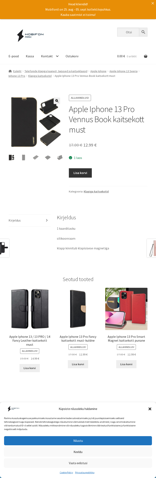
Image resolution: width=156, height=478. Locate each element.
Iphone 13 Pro (17, 76)
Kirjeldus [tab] (15, 220)
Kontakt (47, 56)
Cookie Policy (66, 472)
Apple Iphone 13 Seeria (123, 71)
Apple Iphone (98, 71)
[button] (150, 409)
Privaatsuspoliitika (84, 472)
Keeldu (78, 452)
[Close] (153, 3)
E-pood (14, 56)
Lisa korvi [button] (30, 368)
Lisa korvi (80, 173)
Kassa (30, 56)
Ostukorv (72, 56)
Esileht (17, 71)
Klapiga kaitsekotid (40, 76)
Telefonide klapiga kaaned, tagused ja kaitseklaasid (56, 71)
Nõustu (78, 441)
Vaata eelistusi (78, 463)
